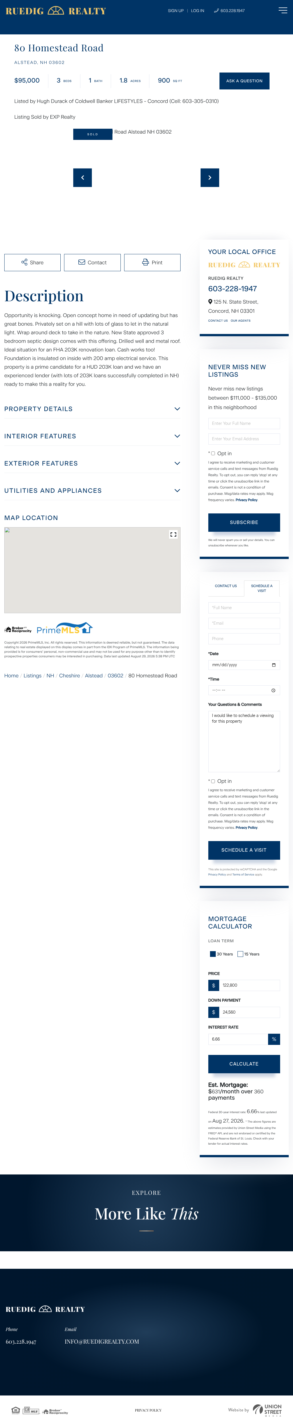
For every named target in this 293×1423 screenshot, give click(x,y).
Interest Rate (223, 1027)
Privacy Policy (247, 500)
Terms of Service (243, 874)
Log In (197, 10)
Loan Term (221, 941)
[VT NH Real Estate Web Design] (255, 1410)
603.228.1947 (232, 10)
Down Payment (224, 1000)
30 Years (225, 954)
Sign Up (176, 10)
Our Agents (240, 320)
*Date (213, 653)
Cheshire (69, 676)
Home (11, 676)
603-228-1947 (232, 288)
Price (214, 973)
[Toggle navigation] (271, 10)
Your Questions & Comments (235, 704)
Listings (33, 676)
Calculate (244, 1064)
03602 (115, 676)
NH (50, 676)
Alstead (94, 676)
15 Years (252, 954)
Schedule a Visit (262, 588)
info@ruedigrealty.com (102, 1341)
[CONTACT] (244, 81)
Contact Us (218, 320)
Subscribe (244, 522)
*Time (213, 679)
